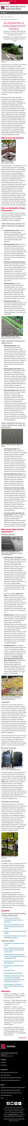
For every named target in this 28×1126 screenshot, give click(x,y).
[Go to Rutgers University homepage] (3, 7)
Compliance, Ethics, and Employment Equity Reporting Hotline (13, 1087)
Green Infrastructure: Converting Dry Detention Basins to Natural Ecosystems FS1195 (14, 986)
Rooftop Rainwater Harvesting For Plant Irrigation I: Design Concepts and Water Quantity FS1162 (14, 949)
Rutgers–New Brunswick (5, 1075)
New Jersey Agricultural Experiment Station (15, 7)
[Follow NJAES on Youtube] (12, 1103)
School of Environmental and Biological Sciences (10, 1080)
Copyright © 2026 (7, 1118)
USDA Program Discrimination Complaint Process (10, 1090)
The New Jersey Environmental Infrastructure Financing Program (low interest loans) (13, 920)
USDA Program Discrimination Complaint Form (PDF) (11, 1092)
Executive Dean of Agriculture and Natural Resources (11, 1077)
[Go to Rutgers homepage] (8, 1048)
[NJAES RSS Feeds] (15, 1103)
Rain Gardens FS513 (9, 970)
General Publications (8, 17)
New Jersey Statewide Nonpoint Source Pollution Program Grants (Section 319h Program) (14, 926)
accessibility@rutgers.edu (13, 1114)
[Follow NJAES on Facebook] (8, 1103)
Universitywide (4, 1)
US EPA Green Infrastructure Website (13, 973)
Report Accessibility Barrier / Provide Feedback (13, 1116)
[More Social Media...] (19, 1103)
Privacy (2, 1097)
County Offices (3, 1065)
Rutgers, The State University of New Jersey (9, 1072)
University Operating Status (6, 1095)
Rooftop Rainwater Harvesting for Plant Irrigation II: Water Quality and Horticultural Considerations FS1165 (15, 956)
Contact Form (3, 1062)
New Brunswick (10, 1)
